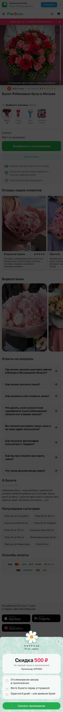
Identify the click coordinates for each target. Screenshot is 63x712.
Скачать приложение (31, 705)
